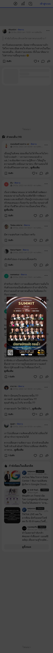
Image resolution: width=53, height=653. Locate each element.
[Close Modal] (42, 300)
